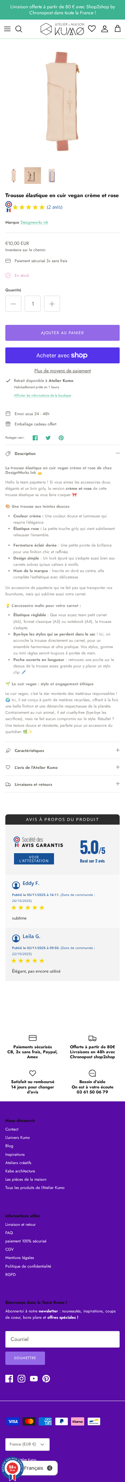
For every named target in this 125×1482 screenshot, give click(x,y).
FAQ (9, 1233)
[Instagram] (21, 1378)
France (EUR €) (23, 1444)
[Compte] (103, 29)
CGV (9, 1249)
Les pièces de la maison (25, 1179)
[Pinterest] (46, 1378)
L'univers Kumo (17, 1138)
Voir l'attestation (34, 858)
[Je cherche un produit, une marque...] (22, 29)
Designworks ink (34, 222)
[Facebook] (9, 1378)
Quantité (13, 290)
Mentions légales (19, 1258)
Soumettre (25, 1358)
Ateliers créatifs (18, 1163)
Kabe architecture (20, 1171)
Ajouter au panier (62, 333)
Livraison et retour (20, 1224)
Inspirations (15, 1154)
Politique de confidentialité (28, 1266)
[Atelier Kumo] (62, 29)
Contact (11, 1129)
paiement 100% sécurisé (25, 1241)
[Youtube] (34, 1378)
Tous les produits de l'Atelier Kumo (35, 1188)
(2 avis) (54, 207)
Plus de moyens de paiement (62, 371)
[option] (62, 101)
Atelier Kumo (27, 1459)
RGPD (10, 1275)
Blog (9, 1146)
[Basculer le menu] (7, 29)
